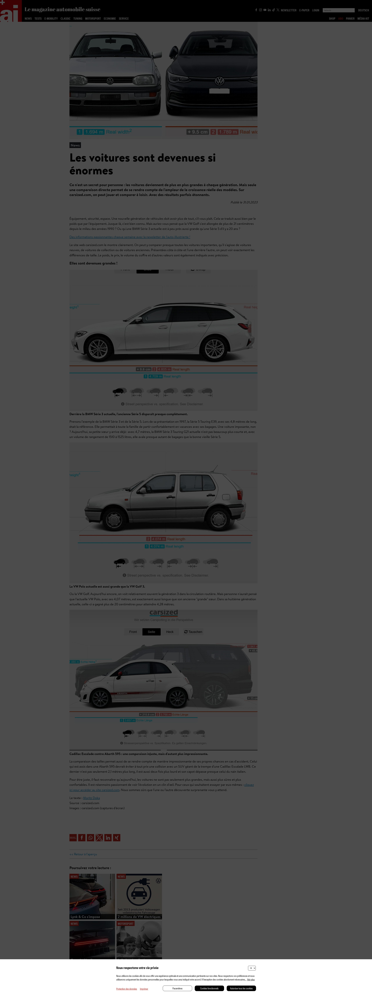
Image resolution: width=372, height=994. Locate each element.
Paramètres (177, 988)
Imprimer (144, 989)
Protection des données (126, 989)
